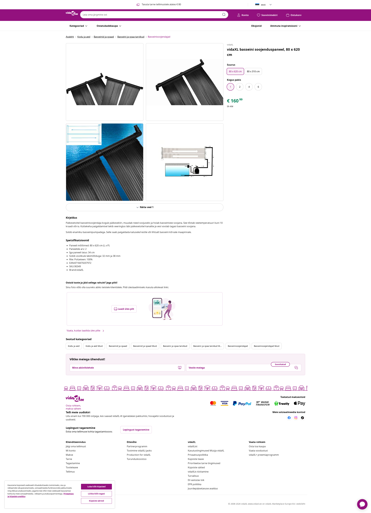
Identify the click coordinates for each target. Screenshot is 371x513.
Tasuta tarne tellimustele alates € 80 (161, 4)
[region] (60, 494)
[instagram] (295, 417)
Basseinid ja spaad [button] (118, 346)
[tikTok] (302, 417)
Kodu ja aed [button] (74, 346)
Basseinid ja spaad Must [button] (145, 346)
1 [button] (230, 86)
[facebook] (289, 417)
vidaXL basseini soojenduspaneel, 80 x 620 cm (263, 52)
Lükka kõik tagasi (96, 493)
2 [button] (239, 86)
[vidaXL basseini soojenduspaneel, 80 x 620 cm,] (104, 82)
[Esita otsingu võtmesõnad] (224, 14)
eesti (263, 4)
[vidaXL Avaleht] (72, 13)
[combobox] (154, 14)
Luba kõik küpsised (96, 486)
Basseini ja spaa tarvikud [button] (175, 346)
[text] (235, 101)
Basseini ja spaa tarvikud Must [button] (208, 346)
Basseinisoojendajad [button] (238, 346)
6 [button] (258, 86)
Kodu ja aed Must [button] (94, 346)
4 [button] (249, 86)
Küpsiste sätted (196, 467)
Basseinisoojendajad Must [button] (266, 346)
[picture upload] (162, 309)
